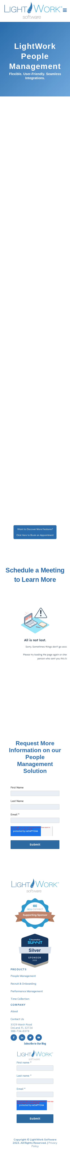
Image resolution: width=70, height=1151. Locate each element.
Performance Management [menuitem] (27, 991)
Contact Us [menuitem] (17, 1019)
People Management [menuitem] (23, 976)
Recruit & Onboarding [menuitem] (23, 983)
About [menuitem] (14, 1011)
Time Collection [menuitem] (20, 998)
